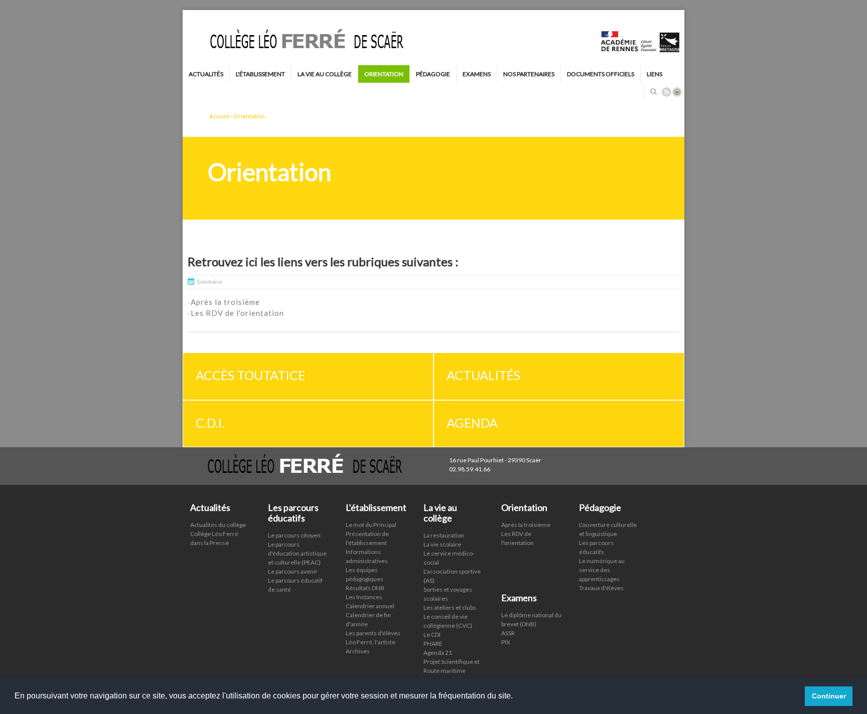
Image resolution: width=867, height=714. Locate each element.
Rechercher (653, 91)
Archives (358, 651)
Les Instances (364, 597)
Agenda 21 (437, 652)
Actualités (206, 74)
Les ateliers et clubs (449, 607)
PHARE (433, 643)
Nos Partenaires (528, 74)
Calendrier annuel (370, 606)
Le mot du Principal (371, 524)
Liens (654, 74)
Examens (477, 74)
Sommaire (209, 281)
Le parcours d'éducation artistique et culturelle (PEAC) (297, 553)
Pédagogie (433, 74)
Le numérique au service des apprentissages (602, 570)
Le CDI (432, 634)
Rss (666, 92)
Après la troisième (525, 524)
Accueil (219, 116)
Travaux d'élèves (601, 588)
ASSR (508, 633)
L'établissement (260, 74)
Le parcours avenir (293, 571)
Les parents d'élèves (373, 633)
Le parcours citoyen (294, 535)
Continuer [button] (829, 696)
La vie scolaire (442, 544)
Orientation (383, 74)
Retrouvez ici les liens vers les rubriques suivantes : (323, 261)
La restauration (443, 535)
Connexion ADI (677, 92)
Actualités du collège (218, 524)
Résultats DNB (365, 588)
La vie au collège (325, 74)
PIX (505, 642)
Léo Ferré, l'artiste (370, 642)
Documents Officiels (600, 74)
